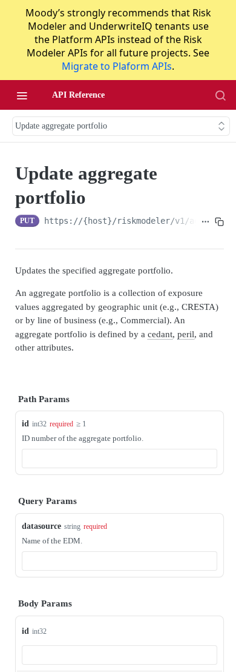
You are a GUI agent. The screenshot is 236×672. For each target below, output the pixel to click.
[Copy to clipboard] (219, 222)
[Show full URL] (205, 222)
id (25, 423)
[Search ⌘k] (220, 95)
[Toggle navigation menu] (21, 95)
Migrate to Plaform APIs (117, 66)
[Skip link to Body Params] (6, 603)
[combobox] (119, 458)
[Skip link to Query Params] (6, 501)
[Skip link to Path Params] (6, 399)
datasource (41, 526)
